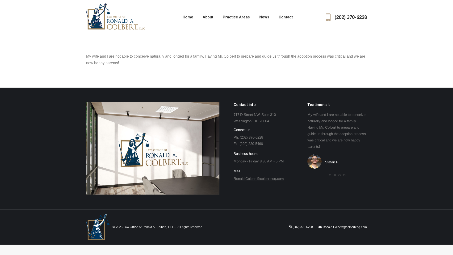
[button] (330, 175)
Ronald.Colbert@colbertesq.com (259, 179)
